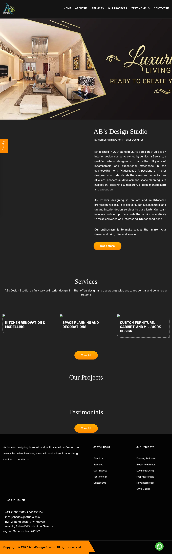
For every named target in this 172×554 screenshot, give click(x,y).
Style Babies (143, 488)
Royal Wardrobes (146, 482)
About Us (81, 8)
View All (86, 355)
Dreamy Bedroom (146, 458)
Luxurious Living (145, 470)
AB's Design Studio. (42, 547)
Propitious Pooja (145, 476)
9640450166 (34, 512)
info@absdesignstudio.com (22, 517)
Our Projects (117, 8)
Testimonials (140, 8)
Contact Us (161, 8)
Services (98, 8)
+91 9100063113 (15, 512)
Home (67, 8)
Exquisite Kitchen (146, 464)
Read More (107, 246)
